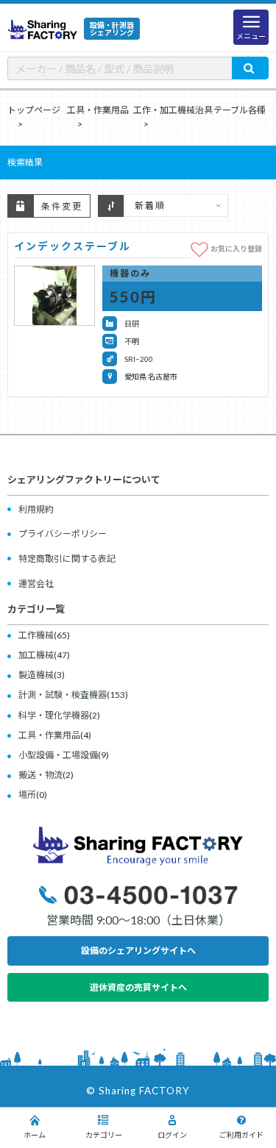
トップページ (33, 109)
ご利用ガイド (241, 1134)
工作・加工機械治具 (173, 109)
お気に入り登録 (236, 247)
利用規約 (36, 509)
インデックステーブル (72, 246)
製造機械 (36, 674)
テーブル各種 (239, 109)
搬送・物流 (40, 774)
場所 (27, 794)
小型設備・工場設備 (58, 754)
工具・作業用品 (98, 109)
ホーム (35, 1134)
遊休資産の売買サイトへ (138, 987)
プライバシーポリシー (62, 533)
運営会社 (36, 583)
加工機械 (36, 654)
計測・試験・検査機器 (62, 694)
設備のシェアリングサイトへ (138, 950)
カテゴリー (103, 1134)
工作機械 (36, 635)
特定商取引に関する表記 (67, 558)
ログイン (172, 1134)
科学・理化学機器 (53, 715)
